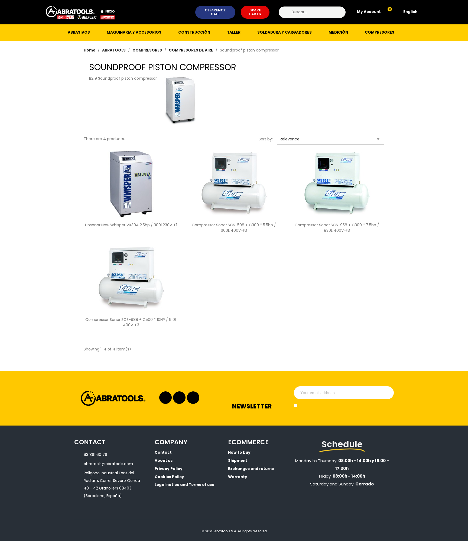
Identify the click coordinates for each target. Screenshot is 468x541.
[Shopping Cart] (387, 12)
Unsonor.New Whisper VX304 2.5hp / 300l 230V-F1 (131, 225)
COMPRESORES (379, 32)
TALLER (233, 32)
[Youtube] (193, 397)
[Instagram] (165, 397)
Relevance (331, 139)
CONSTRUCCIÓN (194, 32)
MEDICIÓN (338, 32)
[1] (387, 392)
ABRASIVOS (79, 32)
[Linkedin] (179, 397)
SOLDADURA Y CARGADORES (284, 32)
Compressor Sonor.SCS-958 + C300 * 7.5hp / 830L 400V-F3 (337, 227)
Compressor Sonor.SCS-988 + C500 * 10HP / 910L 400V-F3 (131, 322)
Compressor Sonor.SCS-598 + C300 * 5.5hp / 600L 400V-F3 (234, 227)
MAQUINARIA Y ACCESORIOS (134, 32)
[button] (215, 12)
